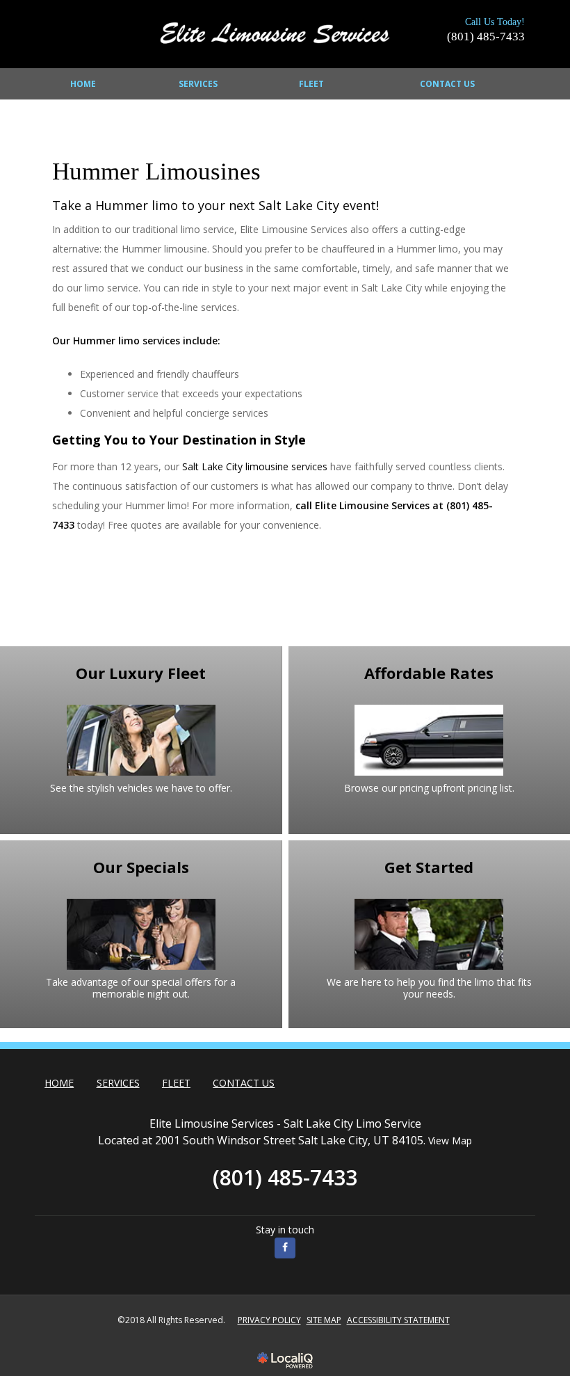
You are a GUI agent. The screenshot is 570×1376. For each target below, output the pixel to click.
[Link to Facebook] (285, 1248)
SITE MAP (324, 1320)
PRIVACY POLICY (269, 1320)
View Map (450, 1140)
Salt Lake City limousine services (254, 466)
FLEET (311, 84)
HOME (83, 84)
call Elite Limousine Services (362, 505)
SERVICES (198, 84)
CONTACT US (447, 84)
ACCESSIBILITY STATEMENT (398, 1320)
